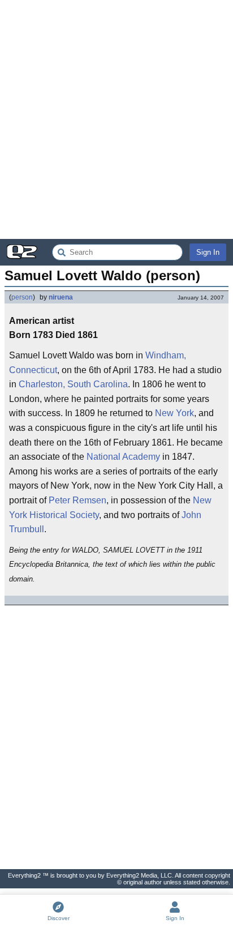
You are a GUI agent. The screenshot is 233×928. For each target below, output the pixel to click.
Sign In (207, 252)
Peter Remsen (77, 500)
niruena (61, 297)
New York (174, 413)
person (22, 297)
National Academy (123, 456)
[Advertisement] (116, 119)
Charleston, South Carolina (73, 384)
